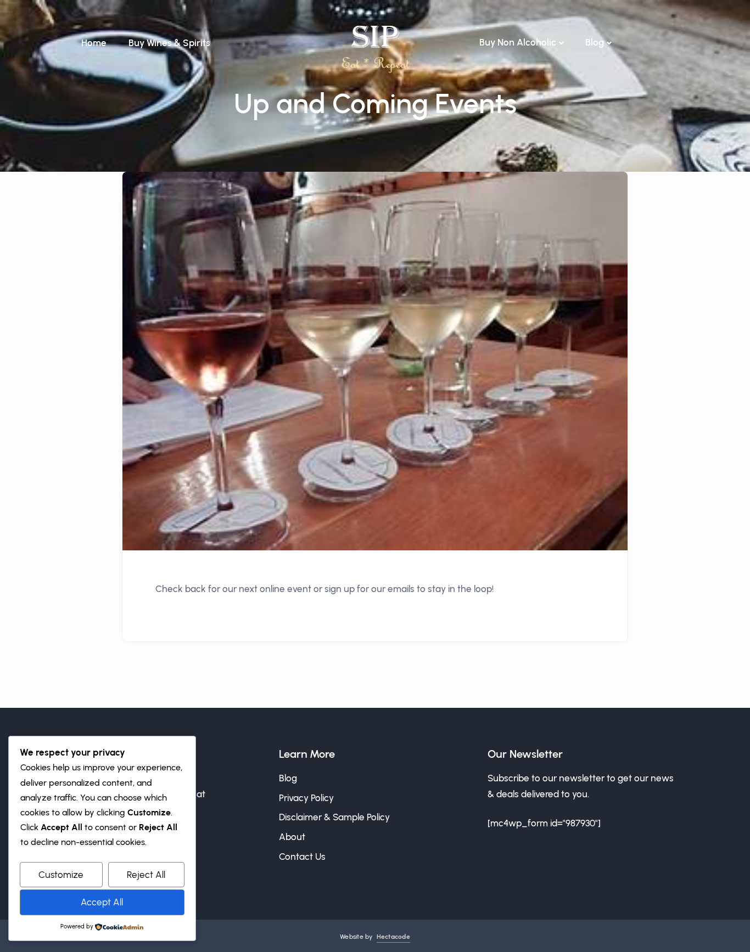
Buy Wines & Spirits (169, 42)
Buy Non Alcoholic (517, 42)
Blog (594, 42)
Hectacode (393, 936)
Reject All (146, 874)
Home (94, 42)
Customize (60, 874)
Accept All (102, 902)
